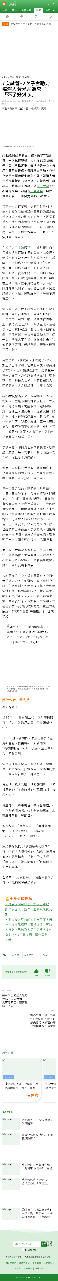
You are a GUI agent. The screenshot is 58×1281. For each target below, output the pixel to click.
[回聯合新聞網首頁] (4, 4)
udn (4, 76)
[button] (54, 10)
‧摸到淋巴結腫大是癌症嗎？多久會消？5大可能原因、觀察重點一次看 (28, 934)
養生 (14, 10)
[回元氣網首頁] (11, 3)
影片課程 (8, 1077)
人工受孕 (43, 186)
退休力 (18, 1268)
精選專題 (37, 1263)
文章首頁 (28, 1268)
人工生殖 (18, 247)
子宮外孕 (36, 191)
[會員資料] (49, 4)
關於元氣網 (11, 1263)
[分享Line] (22, 16)
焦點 (4, 10)
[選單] (54, 4)
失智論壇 (26, 10)
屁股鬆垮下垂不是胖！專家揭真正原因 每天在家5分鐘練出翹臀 (32, 24)
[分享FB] (7, 16)
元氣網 (11, 76)
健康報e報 (31, 1249)
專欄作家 (39, 1268)
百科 (48, 10)
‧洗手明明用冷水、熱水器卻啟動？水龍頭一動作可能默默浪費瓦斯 (28, 909)
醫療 (38, 10)
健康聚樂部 (24, 1263)
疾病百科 (48, 1263)
